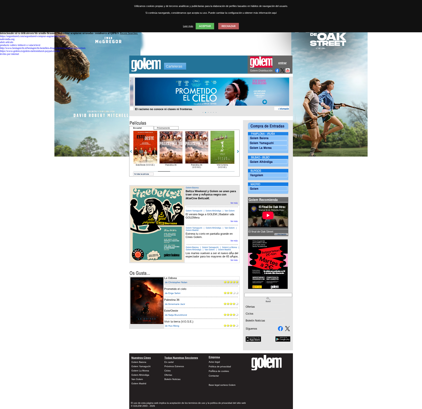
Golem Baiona (192, 188)
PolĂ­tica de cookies (219, 371)
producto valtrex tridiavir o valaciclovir (20, 45)
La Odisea (170, 278)
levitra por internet (9, 54)
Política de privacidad (220, 366)
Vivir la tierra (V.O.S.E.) (178, 321)
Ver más (234, 203)
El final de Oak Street (260, 231)
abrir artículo (6, 42)
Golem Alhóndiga (213, 211)
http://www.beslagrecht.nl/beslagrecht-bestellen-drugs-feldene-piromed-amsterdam (42, 48)
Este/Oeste (171, 310)
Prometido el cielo (175, 289)
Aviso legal (214, 362)
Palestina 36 (171, 299)
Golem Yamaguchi (194, 211)
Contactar (214, 375)
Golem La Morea (229, 247)
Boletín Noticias (255, 320)
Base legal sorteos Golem (222, 385)
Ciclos (249, 313)
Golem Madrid (192, 230)
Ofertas (250, 306)
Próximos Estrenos (174, 366)
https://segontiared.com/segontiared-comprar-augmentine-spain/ (33, 36)
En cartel (169, 362)
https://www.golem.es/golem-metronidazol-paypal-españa (30, 51)
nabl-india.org (7, 39)
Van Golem (230, 211)
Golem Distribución (261, 70)
